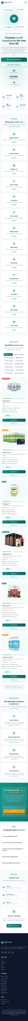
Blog (2, 965)
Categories (3, 961)
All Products (9, 354)
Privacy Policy (4, 999)
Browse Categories (14, 64)
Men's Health (10, 360)
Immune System (9, 357)
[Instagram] (5, 952)
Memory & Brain (19, 354)
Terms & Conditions (5, 1001)
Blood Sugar (10, 366)
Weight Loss (21, 357)
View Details (14, 387)
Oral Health (20, 360)
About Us (3, 967)
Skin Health (19, 366)
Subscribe (14, 811)
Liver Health (20, 373)
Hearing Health (10, 370)
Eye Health (20, 370)
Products (3, 963)
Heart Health (10, 373)
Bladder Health (20, 363)
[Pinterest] (12, 952)
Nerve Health (9, 363)
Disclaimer (3, 1003)
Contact (2, 969)
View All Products (15, 687)
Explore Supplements (15, 59)
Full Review (14, 423)
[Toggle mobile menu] (25, 2)
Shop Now (15, 420)
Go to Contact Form (15, 925)
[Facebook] (2, 952)
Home (2, 960)
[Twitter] (9, 952)
